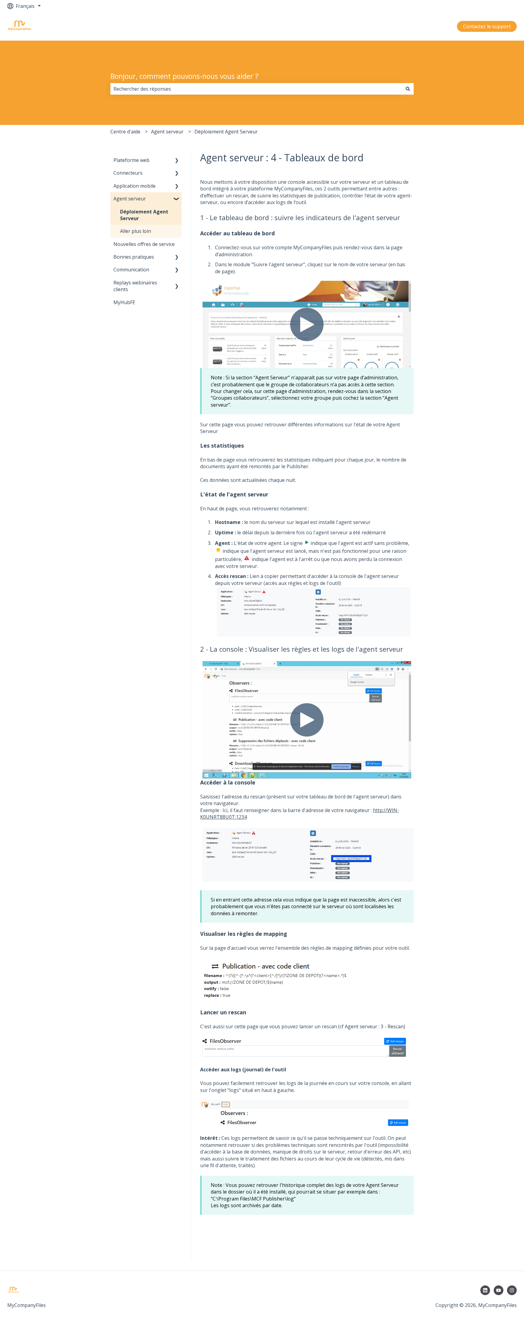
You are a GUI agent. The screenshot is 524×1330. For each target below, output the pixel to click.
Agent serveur (167, 131)
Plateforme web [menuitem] (131, 160)
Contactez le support (487, 26)
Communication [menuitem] (131, 269)
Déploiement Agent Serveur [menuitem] (144, 215)
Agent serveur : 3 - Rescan (374, 1026)
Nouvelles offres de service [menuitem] (144, 244)
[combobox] (256, 89)
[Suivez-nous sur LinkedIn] (485, 1290)
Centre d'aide (125, 131)
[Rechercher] (408, 89)
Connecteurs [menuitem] (128, 173)
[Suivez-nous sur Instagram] (512, 1290)
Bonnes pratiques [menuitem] (133, 257)
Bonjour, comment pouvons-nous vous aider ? (184, 76)
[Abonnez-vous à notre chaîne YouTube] (498, 1290)
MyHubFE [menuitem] (124, 302)
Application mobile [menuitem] (134, 186)
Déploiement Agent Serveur (226, 131)
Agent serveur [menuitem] (129, 198)
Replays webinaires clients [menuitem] (135, 286)
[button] (177, 160)
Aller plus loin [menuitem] (135, 231)
